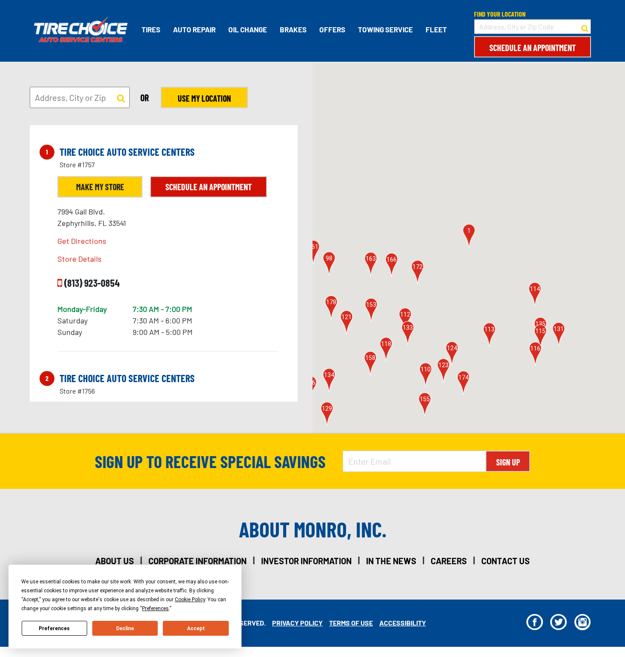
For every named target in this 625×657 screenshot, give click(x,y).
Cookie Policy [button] (190, 600)
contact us (505, 561)
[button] (469, 236)
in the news (391, 561)
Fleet (436, 29)
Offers (332, 29)
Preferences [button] (155, 608)
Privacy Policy (297, 623)
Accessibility (402, 623)
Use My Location (204, 98)
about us (114, 561)
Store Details (79, 258)
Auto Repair (194, 29)
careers (449, 561)
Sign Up (508, 462)
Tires (151, 29)
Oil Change (247, 29)
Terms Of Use (351, 623)
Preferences (54, 628)
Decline (125, 628)
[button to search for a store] (585, 27)
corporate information (197, 561)
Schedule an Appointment (532, 48)
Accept (196, 628)
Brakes (293, 29)
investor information (306, 561)
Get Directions (81, 241)
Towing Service (385, 29)
